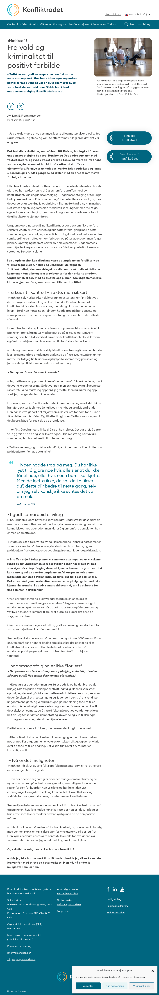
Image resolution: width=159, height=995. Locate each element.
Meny (146, 24)
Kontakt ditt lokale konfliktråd (24, 889)
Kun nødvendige (115, 985)
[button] (152, 970)
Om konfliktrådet (17, 24)
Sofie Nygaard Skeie (69, 904)
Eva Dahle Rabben (67, 893)
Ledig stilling (114, 899)
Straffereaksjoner (79, 24)
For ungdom (60, 24)
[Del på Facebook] (10, 109)
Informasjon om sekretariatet (24, 935)
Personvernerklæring (19, 946)
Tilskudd (112, 24)
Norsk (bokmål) (138, 14)
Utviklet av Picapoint (16, 991)
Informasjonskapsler (19, 952)
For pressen (63, 911)
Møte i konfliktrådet (40, 24)
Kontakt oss (113, 14)
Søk (131, 24)
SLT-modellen (98, 24)
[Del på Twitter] (20, 109)
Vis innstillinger (141, 985)
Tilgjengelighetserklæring (21, 959)
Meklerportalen (116, 912)
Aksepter (88, 985)
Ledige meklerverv (117, 905)
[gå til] (108, 890)
